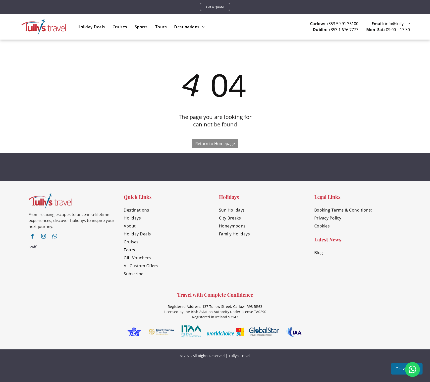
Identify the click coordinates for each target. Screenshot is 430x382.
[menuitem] (91, 27)
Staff (32, 246)
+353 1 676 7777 (343, 29)
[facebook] (32, 236)
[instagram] (43, 236)
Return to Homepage (215, 143)
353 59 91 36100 (343, 23)
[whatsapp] (54, 236)
